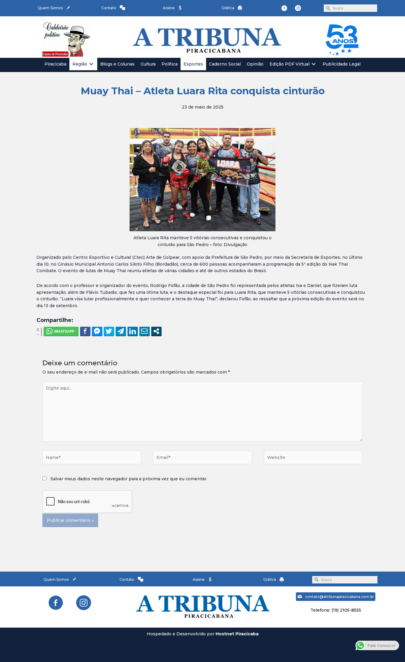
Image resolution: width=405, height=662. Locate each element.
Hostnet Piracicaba (237, 634)
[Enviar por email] (144, 331)
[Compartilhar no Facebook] (85, 331)
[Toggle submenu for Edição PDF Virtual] (313, 64)
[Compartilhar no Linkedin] (132, 331)
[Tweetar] (109, 331)
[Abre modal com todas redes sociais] (156, 331)
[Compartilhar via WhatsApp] (61, 331)
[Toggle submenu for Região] (91, 64)
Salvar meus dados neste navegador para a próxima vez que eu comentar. (128, 478)
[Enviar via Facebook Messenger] (97, 331)
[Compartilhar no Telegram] (121, 331)
